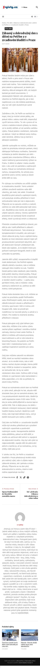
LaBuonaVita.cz (20, 661)
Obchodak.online (30, 661)
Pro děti (9, 23)
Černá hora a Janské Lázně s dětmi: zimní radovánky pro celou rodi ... (10, 644)
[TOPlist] (20, 668)
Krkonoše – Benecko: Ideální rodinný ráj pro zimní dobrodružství (29, 644)
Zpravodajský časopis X (26, 662)
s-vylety (20, 525)
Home (4, 23)
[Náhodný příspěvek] (32, 16)
